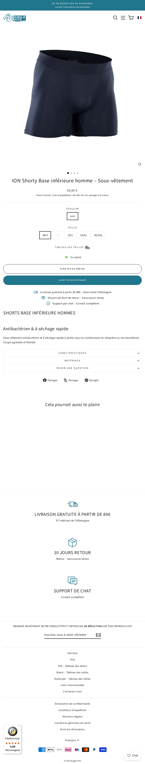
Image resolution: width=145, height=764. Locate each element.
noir (72, 216)
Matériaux (72, 360)
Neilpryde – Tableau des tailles (72, 678)
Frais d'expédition (61, 195)
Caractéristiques (73, 353)
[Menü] (19, 727)
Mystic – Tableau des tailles (72, 672)
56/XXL (98, 235)
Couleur (72, 208)
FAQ (72, 659)
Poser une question (72, 368)
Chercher (72, 653)
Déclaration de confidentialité (72, 703)
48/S (45, 235)
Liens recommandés (72, 685)
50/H (58, 235)
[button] (139, 18)
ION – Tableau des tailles (72, 666)
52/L (70, 235)
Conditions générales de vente (73, 723)
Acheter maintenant (72, 280)
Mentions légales (72, 716)
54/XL (83, 235)
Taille (72, 227)
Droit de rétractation (72, 729)
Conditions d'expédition (72, 710)
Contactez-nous (72, 691)
